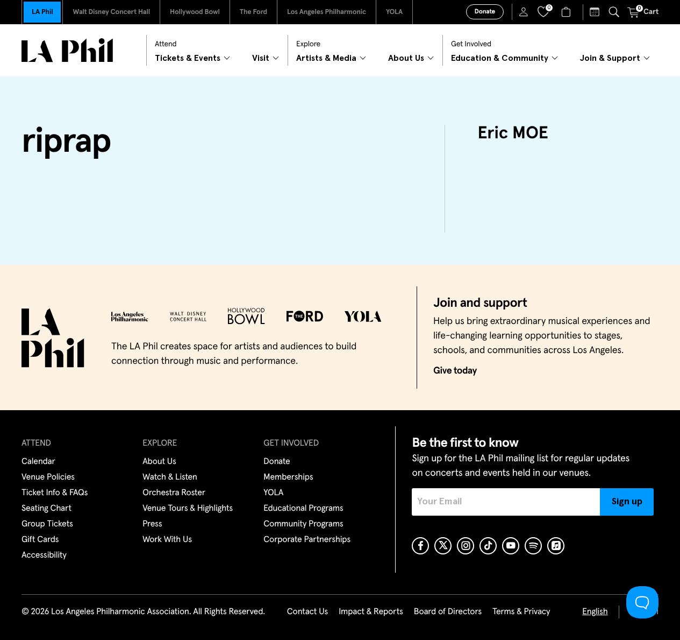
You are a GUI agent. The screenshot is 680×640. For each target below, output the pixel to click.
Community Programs (303, 524)
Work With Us (167, 540)
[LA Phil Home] (67, 50)
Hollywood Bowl (195, 12)
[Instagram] (465, 545)
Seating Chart (46, 508)
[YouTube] (510, 545)
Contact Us (307, 612)
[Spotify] (533, 545)
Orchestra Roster (173, 493)
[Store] (567, 12)
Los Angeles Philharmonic (326, 12)
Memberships (288, 477)
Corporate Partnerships (306, 540)
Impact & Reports (371, 612)
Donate (485, 12)
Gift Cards (40, 540)
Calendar (38, 462)
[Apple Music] (555, 545)
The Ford (253, 12)
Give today (455, 371)
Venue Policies (48, 477)
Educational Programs (303, 508)
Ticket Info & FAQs (55, 493)
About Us (159, 462)
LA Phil (42, 12)
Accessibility (44, 555)
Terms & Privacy (521, 612)
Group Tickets (47, 524)
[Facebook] (420, 545)
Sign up (627, 502)
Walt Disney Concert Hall (111, 12)
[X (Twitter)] (443, 545)
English (594, 612)
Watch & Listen (169, 477)
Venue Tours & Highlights (187, 508)
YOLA (394, 12)
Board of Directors (448, 612)
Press (152, 524)
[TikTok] (488, 545)
